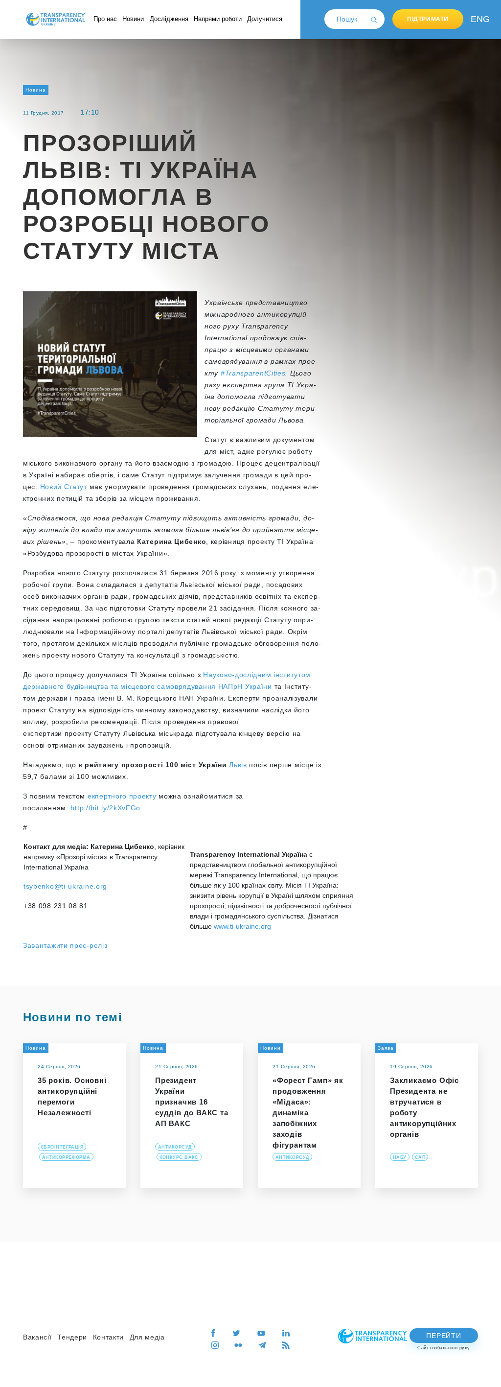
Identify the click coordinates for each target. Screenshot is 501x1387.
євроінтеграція (62, 1147)
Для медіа (147, 1337)
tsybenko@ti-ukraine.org (65, 886)
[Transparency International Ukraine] (55, 19)
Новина (35, 90)
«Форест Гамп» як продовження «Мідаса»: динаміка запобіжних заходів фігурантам (308, 1112)
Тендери (72, 1337)
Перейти (443, 1336)
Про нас (105, 19)
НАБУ (400, 1157)
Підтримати (428, 19)
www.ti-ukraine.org (242, 926)
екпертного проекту (122, 796)
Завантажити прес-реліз (65, 945)
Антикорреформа (66, 1157)
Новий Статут (63, 487)
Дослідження (169, 19)
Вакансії (37, 1337)
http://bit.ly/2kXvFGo (105, 808)
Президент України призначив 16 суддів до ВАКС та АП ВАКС (191, 1102)
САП (420, 1157)
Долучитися (264, 19)
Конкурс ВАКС (179, 1157)
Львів (238, 765)
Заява (386, 1048)
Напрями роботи (218, 19)
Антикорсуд (175, 1147)
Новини (133, 19)
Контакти (108, 1337)
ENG (478, 19)
